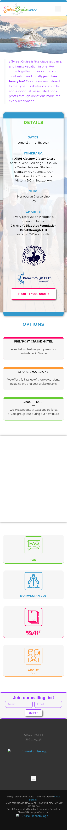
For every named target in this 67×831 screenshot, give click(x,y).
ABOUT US (33, 672)
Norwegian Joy (33, 596)
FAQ (33, 560)
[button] (58, 9)
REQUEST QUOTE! (33, 633)
